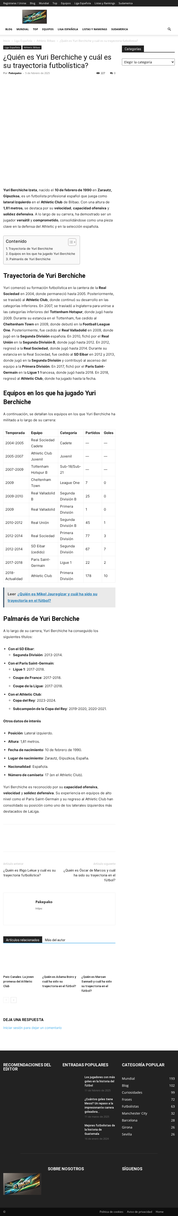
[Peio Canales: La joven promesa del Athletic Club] (20, 961)
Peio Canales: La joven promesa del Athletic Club (18, 981)
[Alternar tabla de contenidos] (70, 242)
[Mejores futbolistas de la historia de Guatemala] (72, 1129)
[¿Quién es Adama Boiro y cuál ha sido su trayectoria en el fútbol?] (59, 961)
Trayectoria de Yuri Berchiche (31, 248)
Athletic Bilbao (46, 41)
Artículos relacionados (22, 940)
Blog (32, 3)
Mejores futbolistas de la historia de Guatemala (100, 1129)
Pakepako (15, 73)
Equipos (66, 3)
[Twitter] (18, 83)
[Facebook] (8, 83)
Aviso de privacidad (139, 1212)
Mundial (44, 3)
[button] (169, 29)
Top (55, 3)
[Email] (50, 83)
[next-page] (13, 1000)
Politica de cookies (111, 1212)
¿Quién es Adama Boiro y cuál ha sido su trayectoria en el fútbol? (59, 981)
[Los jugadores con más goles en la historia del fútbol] (72, 1081)
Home (160, 1212)
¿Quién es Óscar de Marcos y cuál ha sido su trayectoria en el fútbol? (89, 875)
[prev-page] (6, 1000)
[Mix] (61, 83)
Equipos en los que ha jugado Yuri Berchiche (42, 254)
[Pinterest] (29, 83)
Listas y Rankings (105, 3)
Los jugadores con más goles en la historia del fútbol (100, 1081)
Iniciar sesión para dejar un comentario (32, 1028)
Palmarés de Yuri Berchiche (30, 259)
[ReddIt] (39, 83)
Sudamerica (126, 3)
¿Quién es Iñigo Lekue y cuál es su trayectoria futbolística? (29, 872)
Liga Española (82, 3)
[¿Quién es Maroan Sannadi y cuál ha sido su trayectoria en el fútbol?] (98, 961)
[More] (83, 83)
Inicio (6, 41)
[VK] (71, 83)
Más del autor (55, 940)
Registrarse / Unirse (14, 3)
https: (39, 908)
